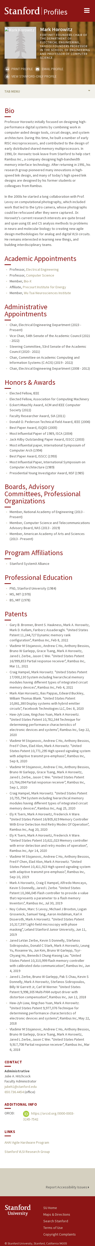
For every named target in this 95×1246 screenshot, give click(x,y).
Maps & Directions (56, 1214)
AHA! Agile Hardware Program (27, 1142)
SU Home (50, 1207)
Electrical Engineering (42, 269)
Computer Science (40, 275)
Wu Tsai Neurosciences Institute (47, 293)
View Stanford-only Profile (33, 76)
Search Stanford (55, 1221)
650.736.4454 (14, 1092)
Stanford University (24, 1210)
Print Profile (22, 69)
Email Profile (52, 69)
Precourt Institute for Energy (44, 287)
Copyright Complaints (59, 1234)
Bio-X (27, 281)
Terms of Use (53, 1227)
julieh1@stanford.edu (21, 1086)
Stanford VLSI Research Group (27, 1151)
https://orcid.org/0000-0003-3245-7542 (48, 1116)
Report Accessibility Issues (67, 1187)
